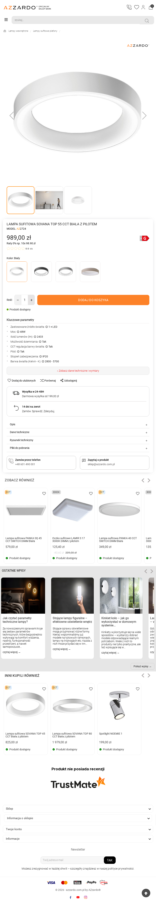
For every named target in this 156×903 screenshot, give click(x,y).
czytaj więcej (10, 652)
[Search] (147, 21)
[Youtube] (78, 897)
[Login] (143, 7)
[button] (143, 480)
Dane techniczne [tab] (19, 432)
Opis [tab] (12, 424)
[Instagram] (85, 897)
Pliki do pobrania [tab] (19, 447)
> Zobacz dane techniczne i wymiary (78, 370)
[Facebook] (70, 897)
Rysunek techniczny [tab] (21, 440)
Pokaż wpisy (141, 666)
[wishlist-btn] (44, 493)
